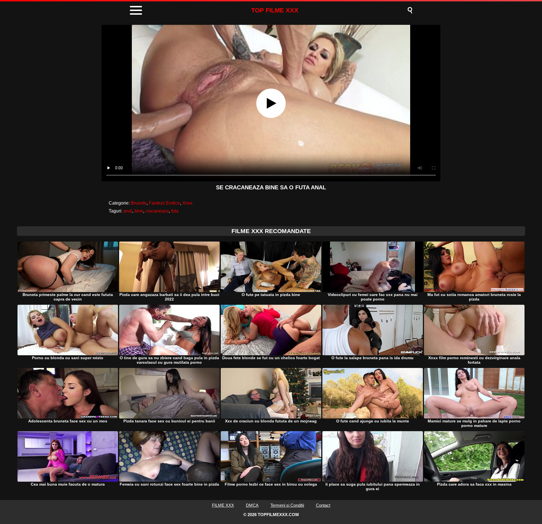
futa (174, 211)
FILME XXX (223, 505)
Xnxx (187, 203)
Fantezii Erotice (164, 203)
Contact (323, 505)
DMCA (252, 505)
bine (138, 211)
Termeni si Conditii (287, 505)
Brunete (139, 203)
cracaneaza (157, 211)
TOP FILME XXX (274, 10)
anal (127, 211)
